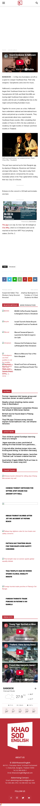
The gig (5, 225)
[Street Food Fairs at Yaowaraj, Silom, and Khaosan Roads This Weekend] (7, 369)
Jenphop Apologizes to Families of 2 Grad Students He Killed (29, 295)
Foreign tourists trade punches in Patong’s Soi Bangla (16, 601)
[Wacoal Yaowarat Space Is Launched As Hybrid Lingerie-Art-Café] (7, 335)
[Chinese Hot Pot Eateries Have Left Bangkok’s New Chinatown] (7, 345)
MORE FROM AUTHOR (28, 305)
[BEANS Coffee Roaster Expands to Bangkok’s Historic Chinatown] (7, 313)
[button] (37, 3)
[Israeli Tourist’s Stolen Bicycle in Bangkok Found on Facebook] (7, 324)
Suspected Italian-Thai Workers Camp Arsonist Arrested (11, 295)
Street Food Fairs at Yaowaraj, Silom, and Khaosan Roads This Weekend (26, 367)
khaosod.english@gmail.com (22, 773)
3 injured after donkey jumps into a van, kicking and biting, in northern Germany (19, 449)
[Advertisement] (20, 27)
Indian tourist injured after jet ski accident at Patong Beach (19, 518)
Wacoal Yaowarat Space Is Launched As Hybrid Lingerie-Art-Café (25, 334)
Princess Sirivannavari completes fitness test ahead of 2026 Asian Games (20, 409)
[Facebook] (11, 798)
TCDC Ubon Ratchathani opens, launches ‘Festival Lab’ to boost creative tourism (19, 455)
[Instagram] (17, 798)
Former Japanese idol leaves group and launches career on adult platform (19, 397)
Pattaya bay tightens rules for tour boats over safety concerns (18, 546)
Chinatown (12, 267)
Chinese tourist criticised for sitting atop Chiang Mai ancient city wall (19, 491)
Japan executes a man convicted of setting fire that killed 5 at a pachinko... (19, 444)
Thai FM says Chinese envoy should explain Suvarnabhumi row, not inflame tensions (19, 422)
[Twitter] (23, 798)
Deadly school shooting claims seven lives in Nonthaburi (18, 403)
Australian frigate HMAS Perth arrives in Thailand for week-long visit (19, 461)
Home (4, 50)
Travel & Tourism (9, 470)
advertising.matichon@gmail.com (22, 780)
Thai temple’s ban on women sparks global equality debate (19, 574)
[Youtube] (29, 798)
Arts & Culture (12, 50)
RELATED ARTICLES (10, 305)
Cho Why (5, 228)
